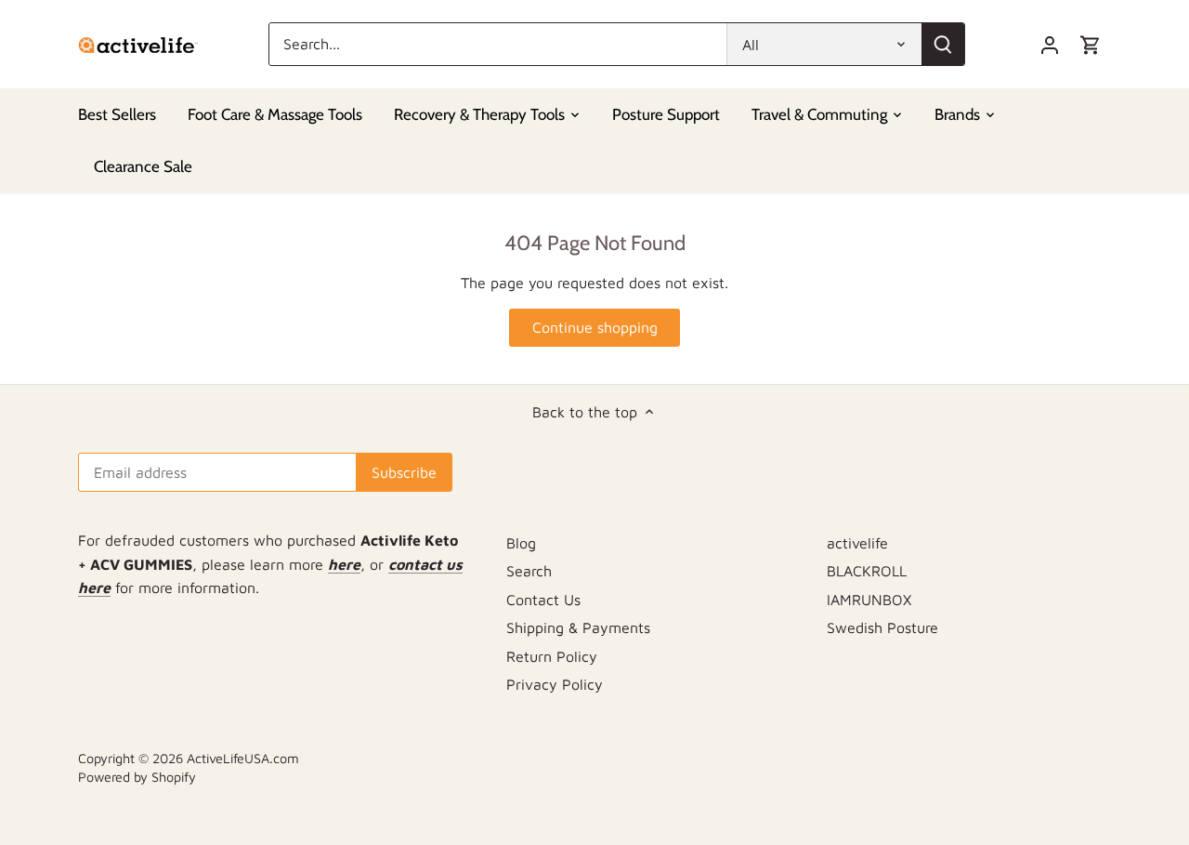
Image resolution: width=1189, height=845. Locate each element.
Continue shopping (595, 327)
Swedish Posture (882, 627)
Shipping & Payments (578, 627)
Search (529, 570)
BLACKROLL (867, 570)
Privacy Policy (554, 684)
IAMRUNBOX (869, 599)
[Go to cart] (1090, 44)
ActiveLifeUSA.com (243, 758)
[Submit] (942, 44)
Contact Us (543, 599)
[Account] (1049, 44)
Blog (521, 543)
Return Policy (551, 656)
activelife (857, 543)
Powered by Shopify (137, 777)
